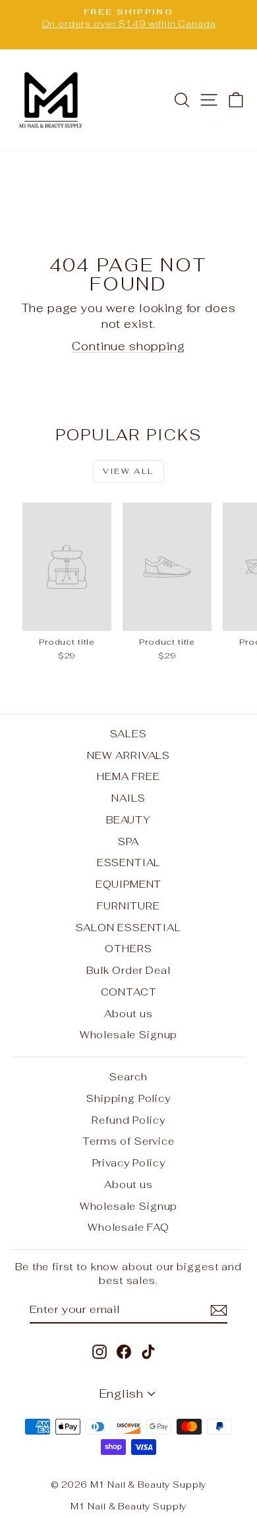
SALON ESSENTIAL (128, 927)
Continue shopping (128, 346)
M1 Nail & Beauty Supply (129, 1506)
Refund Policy (128, 1120)
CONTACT (129, 992)
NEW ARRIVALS (128, 755)
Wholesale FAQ (128, 1227)
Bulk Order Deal (128, 970)
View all (128, 471)
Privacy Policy (128, 1163)
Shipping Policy (128, 1098)
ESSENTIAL (129, 862)
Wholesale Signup (129, 1034)
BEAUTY (128, 820)
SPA (129, 841)
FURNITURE (128, 906)
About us (128, 1013)
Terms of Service (128, 1141)
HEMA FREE (128, 776)
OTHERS (128, 948)
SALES (128, 733)
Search (128, 1076)
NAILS (128, 798)
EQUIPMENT (129, 884)
